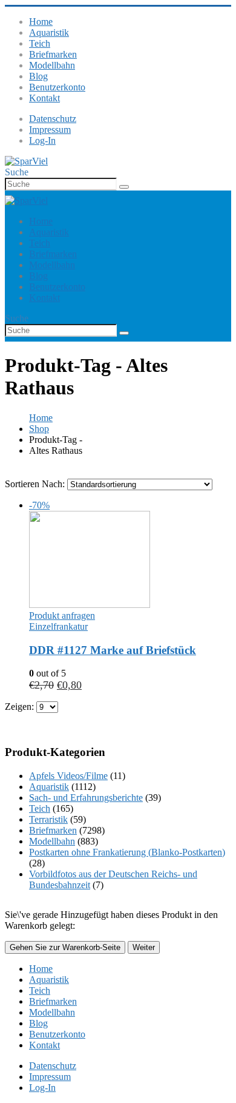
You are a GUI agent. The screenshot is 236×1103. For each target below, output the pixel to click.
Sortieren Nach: (36, 484)
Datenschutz (52, 118)
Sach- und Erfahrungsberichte (86, 797)
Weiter (144, 947)
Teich (39, 43)
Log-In (42, 140)
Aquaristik (49, 32)
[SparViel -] (26, 161)
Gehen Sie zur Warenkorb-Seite (65, 947)
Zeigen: (20, 706)
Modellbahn (52, 65)
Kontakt (44, 98)
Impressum (50, 129)
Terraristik (48, 819)
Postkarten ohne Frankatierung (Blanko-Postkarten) (127, 852)
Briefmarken (53, 54)
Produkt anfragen (62, 615)
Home (41, 21)
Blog (38, 76)
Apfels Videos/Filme (68, 776)
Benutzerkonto (57, 87)
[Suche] (124, 187)
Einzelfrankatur (58, 626)
